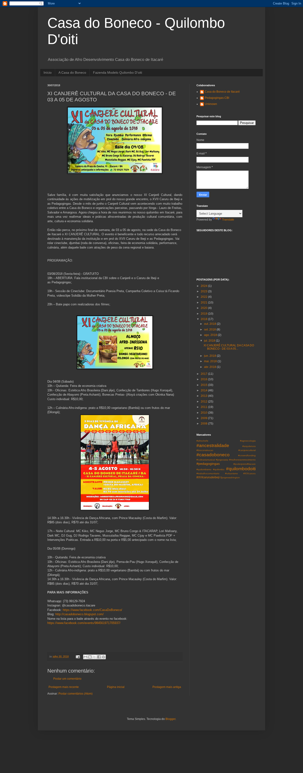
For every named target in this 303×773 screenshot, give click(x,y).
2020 (204, 308)
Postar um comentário (67, 678)
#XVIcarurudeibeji (208, 477)
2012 (204, 401)
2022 (204, 296)
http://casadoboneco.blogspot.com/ (79, 614)
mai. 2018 (211, 361)
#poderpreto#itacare (244, 464)
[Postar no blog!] (90, 657)
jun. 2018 (210, 355)
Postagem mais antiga (166, 687)
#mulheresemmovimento (242, 459)
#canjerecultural (247, 450)
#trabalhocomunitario (207, 473)
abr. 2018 (210, 367)
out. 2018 (210, 323)
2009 (204, 418)
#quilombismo (203, 469)
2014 (204, 390)
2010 (204, 412)
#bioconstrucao (204, 450)
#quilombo (218, 469)
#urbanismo (231, 473)
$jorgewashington (230, 477)
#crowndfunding (247, 455)
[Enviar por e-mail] (85, 657)
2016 (204, 379)
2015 (204, 385)
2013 (204, 396)
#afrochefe (202, 440)
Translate (228, 219)
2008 (204, 423)
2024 (204, 286)
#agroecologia (248, 440)
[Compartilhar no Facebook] (99, 657)
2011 (204, 407)
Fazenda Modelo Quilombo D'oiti (117, 72)
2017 (204, 373)
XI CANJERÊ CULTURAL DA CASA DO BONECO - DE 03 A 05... (229, 347)
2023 (204, 291)
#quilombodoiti (241, 468)
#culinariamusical (205, 459)
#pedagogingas (208, 464)
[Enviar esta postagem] (78, 656)
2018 (204, 319)
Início (48, 72)
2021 (204, 302)
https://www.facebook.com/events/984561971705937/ (83, 623)
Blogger (170, 719)
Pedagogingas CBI (217, 97)
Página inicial (116, 687)
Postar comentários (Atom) (75, 693)
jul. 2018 (210, 340)
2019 (204, 313)
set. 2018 (210, 329)
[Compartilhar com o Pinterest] (103, 657)
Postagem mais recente (64, 687)
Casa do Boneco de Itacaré (222, 91)
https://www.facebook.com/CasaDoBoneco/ (92, 610)
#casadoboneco (213, 454)
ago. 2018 (211, 335)
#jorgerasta (222, 459)
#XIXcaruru (249, 473)
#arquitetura (249, 446)
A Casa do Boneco (72, 72)
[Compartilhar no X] (94, 657)
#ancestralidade (212, 445)
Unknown (211, 104)
